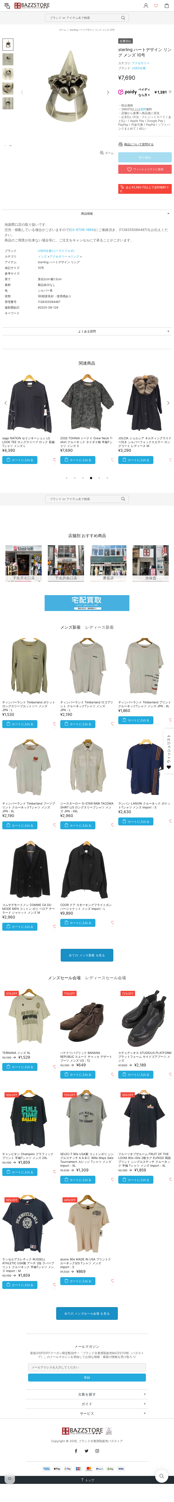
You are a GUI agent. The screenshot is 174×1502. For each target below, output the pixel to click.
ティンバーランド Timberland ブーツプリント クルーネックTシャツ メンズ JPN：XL (28, 807)
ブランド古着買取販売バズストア (32, 6)
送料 (143, 109)
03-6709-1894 (82, 230)
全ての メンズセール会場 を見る (87, 1313)
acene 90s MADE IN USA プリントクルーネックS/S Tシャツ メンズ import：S (85, 1263)
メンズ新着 (70, 627)
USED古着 (139, 68)
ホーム (62, 29)
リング (74, 256)
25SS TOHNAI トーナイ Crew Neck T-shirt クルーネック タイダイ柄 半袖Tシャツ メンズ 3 (86, 442)
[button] (161, 1476)
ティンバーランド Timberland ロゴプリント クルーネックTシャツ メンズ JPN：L (86, 706)
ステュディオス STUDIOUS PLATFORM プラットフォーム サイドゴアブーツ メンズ (145, 1056)
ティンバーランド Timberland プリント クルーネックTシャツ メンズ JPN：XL (144, 704)
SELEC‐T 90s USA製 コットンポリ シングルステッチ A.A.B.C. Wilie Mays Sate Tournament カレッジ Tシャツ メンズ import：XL (87, 1159)
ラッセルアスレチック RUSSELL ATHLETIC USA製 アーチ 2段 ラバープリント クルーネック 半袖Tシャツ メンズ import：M (28, 1265)
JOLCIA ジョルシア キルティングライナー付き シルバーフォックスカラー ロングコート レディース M (145, 442)
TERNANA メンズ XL (16, 1053)
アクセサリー (141, 63)
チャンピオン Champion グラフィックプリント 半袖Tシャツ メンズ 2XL (27, 1156)
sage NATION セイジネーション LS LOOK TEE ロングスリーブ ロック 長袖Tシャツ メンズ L (28, 442)
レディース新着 (99, 627)
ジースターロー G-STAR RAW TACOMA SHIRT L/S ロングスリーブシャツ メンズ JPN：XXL (87, 807)
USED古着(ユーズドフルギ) (56, 251)
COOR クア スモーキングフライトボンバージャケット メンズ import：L (86, 907)
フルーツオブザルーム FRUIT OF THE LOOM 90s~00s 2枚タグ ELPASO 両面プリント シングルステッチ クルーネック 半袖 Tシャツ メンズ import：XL (144, 1159)
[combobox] (87, 18)
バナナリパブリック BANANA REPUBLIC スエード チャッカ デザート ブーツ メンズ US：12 (86, 1056)
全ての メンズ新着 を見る (87, 955)
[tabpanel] (29, 424)
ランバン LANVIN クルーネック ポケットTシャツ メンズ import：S (144, 805)
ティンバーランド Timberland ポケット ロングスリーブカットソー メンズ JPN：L (28, 706)
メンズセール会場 (64, 977)
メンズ (42, 256)
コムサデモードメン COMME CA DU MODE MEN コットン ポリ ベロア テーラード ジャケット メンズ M (28, 908)
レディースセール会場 (105, 977)
